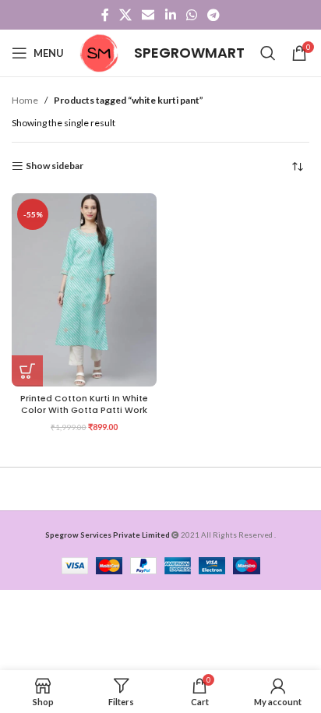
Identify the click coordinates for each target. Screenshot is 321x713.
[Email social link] (148, 14)
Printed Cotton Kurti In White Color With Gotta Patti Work (84, 404)
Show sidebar (54, 166)
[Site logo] (98, 52)
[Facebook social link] (105, 14)
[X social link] (125, 14)
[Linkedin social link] (170, 14)
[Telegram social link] (214, 14)
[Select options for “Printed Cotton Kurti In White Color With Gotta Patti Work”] (27, 371)
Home (25, 100)
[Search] (268, 53)
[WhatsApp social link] (191, 14)
